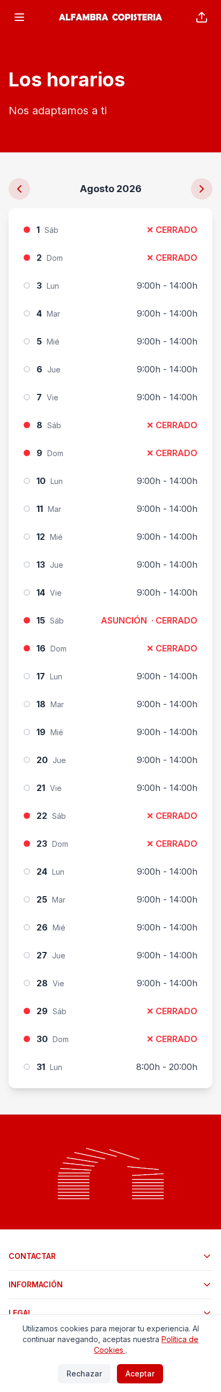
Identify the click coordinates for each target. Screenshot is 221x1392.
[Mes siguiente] (201, 189)
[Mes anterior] (19, 189)
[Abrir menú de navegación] (19, 17)
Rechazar (84, 1373)
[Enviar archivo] (201, 17)
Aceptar (140, 1373)
